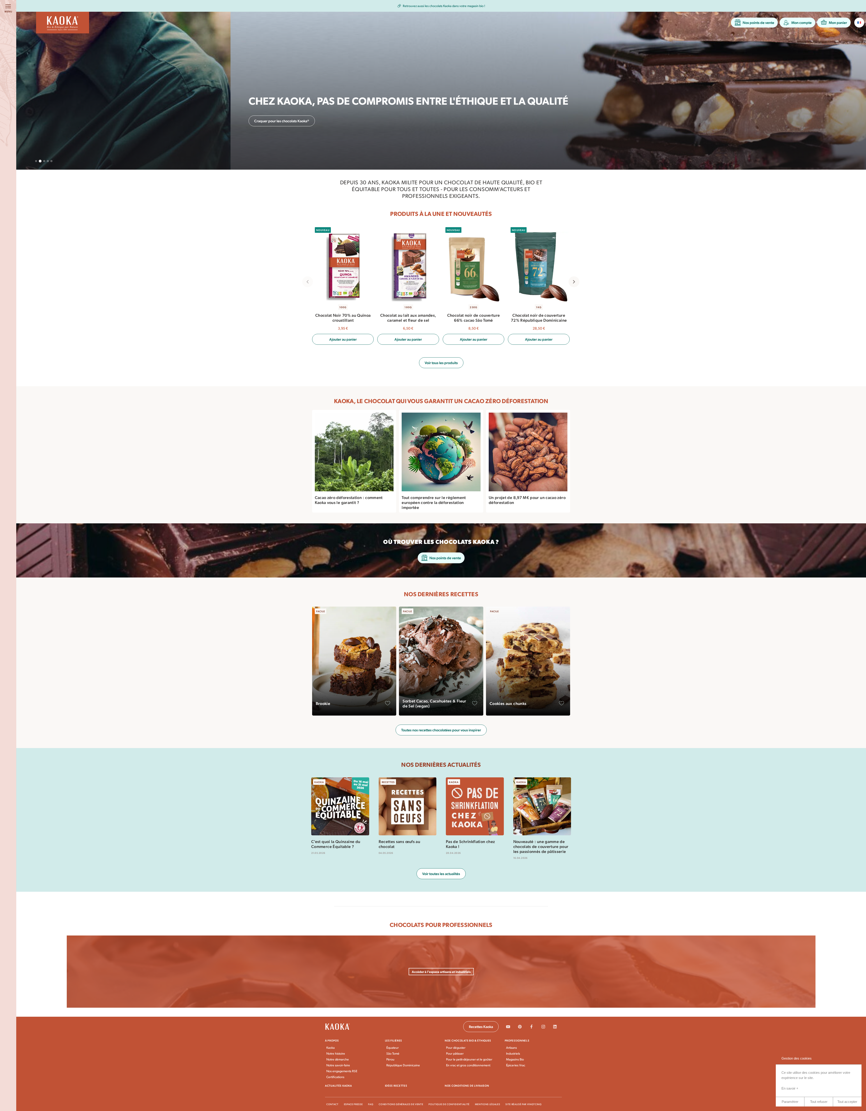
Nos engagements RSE (341, 1071)
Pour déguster (455, 1047)
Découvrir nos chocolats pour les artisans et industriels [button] (82, 120)
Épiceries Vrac (515, 1065)
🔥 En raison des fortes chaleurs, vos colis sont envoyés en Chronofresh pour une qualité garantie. (453, 6)
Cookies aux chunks (508, 703)
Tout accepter (847, 1102)
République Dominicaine (403, 1065)
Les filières (393, 1040)
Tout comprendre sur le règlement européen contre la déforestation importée (434, 502)
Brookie (323, 703)
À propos (332, 1040)
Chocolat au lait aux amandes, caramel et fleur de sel (408, 318)
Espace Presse (353, 1104)
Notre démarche (337, 1059)
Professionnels (517, 1040)
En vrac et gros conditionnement (468, 1065)
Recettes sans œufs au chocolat (399, 844)
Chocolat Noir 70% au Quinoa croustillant (343, 318)
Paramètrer (790, 1102)
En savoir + (789, 1088)
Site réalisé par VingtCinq (523, 1104)
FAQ (370, 1104)
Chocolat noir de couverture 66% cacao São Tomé (473, 318)
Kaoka (330, 1047)
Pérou (390, 1059)
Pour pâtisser (455, 1053)
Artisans (511, 1047)
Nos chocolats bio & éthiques (468, 1040)
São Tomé (392, 1053)
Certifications (335, 1077)
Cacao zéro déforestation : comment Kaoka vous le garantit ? (349, 500)
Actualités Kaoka (338, 1085)
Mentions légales (487, 1104)
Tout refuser (818, 1102)
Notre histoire (335, 1053)
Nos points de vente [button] (445, 557)
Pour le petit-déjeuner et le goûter (469, 1059)
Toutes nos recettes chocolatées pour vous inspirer (441, 730)
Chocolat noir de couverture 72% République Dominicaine (539, 318)
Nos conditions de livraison (467, 1085)
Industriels (513, 1053)
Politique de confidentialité (448, 1104)
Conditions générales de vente (401, 1104)
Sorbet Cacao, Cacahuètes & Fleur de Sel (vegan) (434, 703)
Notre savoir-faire (338, 1065)
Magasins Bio (515, 1059)
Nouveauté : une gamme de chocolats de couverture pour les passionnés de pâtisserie (541, 846)
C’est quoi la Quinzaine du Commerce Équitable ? (335, 844)
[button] (754, 23)
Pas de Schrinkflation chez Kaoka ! (470, 844)
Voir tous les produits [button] (441, 362)
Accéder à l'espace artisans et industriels (441, 972)
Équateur (392, 1047)
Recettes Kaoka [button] (481, 1026)
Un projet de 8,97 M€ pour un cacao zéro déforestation (527, 500)
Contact (332, 1104)
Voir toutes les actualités (441, 873)
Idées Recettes (396, 1085)
